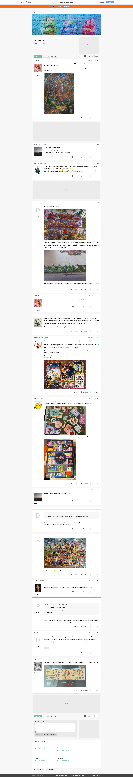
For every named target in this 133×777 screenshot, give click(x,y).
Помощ (83, 775)
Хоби (43, 769)
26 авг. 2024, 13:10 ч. (67, 37)
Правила (66, 775)
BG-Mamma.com (41, 775)
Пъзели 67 (37, 746)
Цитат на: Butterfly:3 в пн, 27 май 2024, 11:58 (57, 604)
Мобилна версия (94, 775)
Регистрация (101, 2)
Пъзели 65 (39, 40)
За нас (57, 775)
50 (90, 56)
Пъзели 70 (60, 758)
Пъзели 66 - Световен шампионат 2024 (66, 746)
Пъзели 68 (37, 758)
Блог (100, 775)
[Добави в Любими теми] (52, 56)
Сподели (75, 118)
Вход (110, 2)
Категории (39, 769)
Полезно (85, 118)
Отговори (37, 56)
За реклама (61, 775)
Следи (47, 56)
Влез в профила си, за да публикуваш (46, 734)
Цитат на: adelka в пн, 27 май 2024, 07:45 (56, 513)
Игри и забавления (42, 748)
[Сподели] (55, 56)
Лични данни (71, 775)
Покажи (47, 648)
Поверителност (78, 775)
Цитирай (96, 118)
